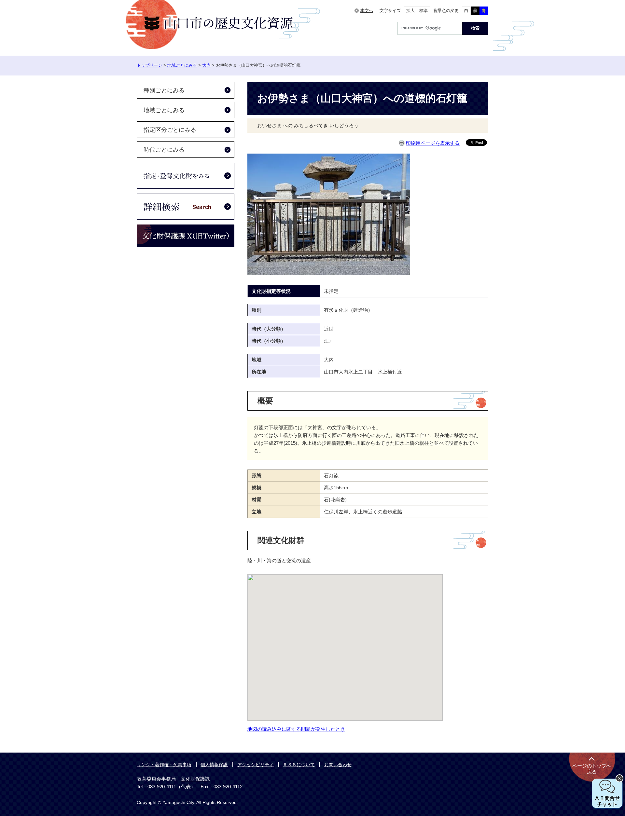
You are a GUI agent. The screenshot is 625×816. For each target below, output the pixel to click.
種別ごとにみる (164, 90)
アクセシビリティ (255, 764)
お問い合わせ (338, 764)
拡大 (410, 10)
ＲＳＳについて (299, 764)
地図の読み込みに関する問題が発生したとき (296, 729)
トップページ (149, 65)
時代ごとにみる (164, 149)
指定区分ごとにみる (170, 130)
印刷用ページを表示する (433, 143)
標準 (423, 10)
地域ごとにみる (182, 65)
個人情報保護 (214, 764)
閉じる (619, 778)
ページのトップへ (591, 768)
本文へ (366, 10)
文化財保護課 (195, 779)
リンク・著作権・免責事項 (164, 764)
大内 (206, 65)
